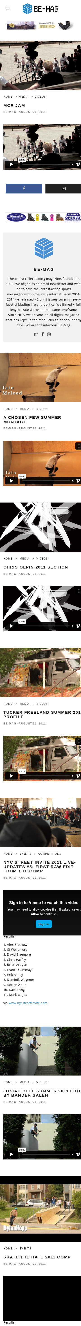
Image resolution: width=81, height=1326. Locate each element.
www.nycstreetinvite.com (28, 1003)
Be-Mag (9, 112)
